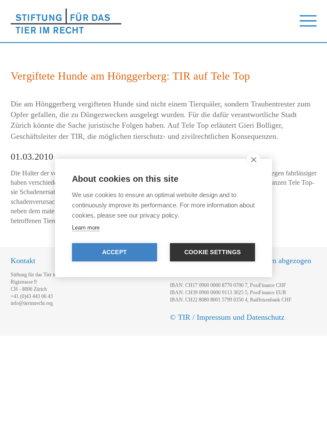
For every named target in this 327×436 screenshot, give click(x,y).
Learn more (86, 227)
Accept (114, 252)
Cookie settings (212, 252)
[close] (254, 159)
